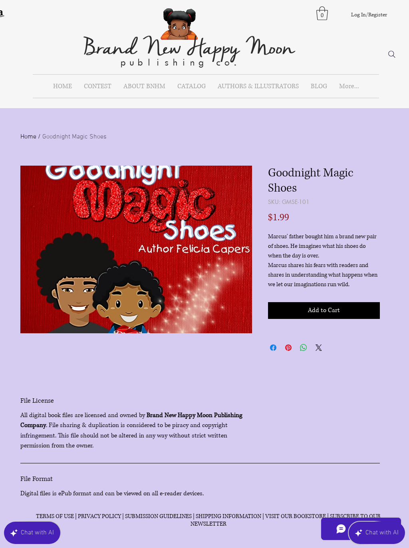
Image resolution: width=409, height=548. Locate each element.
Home (28, 137)
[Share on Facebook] (273, 347)
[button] (322, 13)
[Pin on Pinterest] (288, 347)
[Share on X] (319, 347)
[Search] (391, 54)
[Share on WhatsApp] (303, 347)
